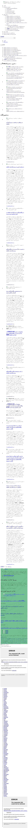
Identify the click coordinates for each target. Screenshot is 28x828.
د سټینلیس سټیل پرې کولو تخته (15, 19)
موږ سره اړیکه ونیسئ (9, 34)
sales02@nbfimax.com (8, 575)
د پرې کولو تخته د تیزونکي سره (11, 642)
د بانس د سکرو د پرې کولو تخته (15, 111)
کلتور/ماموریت (10, 13)
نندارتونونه (10, 12)
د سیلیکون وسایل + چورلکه (17, 26)
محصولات (5, 14)
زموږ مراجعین (10, 10)
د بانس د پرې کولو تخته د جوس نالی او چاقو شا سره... (14, 83)
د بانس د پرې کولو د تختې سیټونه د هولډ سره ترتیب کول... (15, 91)
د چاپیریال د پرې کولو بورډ (11, 639)
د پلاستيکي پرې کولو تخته (13, 18)
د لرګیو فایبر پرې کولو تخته (15, 27)
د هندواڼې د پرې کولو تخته (15, 166)
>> (8, 566)
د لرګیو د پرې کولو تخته (13, 17)
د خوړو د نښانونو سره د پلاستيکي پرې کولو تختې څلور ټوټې (14, 427)
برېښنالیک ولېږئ (6, 646)
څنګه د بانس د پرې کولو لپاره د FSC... (13, 600)
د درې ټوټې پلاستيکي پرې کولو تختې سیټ (14, 291)
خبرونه (5, 31)
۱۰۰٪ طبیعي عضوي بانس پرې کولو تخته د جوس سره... (14, 99)
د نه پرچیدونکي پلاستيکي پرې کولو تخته (14, 372)
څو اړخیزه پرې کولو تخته (13, 21)
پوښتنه (12, 161)
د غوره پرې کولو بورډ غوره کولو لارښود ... (14, 627)
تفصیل (8, 161)
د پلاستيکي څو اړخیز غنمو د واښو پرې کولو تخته (14, 105)
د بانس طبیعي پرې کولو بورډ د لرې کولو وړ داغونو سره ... (15, 77)
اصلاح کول (9, 9)
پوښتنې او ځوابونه (9, 32)
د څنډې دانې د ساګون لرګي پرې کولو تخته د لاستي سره (14, 526)
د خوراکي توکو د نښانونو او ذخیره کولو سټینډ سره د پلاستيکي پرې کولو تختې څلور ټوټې (15, 458)
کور (4, 5)
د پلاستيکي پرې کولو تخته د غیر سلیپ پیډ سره (15, 213)
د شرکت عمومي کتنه (11, 8)
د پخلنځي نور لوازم (12, 25)
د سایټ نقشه (4, 636)
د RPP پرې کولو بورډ (12, 28)
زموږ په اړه (6, 6)
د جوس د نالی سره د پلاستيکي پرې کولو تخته (15, 249)
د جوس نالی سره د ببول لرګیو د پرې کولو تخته (13, 486)
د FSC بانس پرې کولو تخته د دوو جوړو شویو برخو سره (14, 69)
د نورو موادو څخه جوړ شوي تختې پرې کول (15, 55)
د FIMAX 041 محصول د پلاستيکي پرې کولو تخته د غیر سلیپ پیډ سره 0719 (14, 405)
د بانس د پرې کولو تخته (13, 16)
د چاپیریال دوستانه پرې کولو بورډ (10, 642)
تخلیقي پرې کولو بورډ (12, 30)
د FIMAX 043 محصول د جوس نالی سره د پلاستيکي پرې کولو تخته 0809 (14, 333)
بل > (10, 566)
